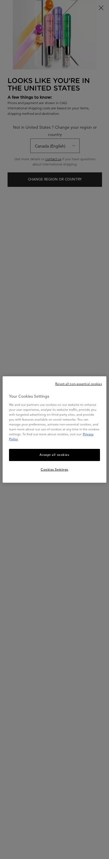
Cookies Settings (54, 469)
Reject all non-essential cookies (78, 384)
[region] (54, 429)
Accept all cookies (54, 455)
